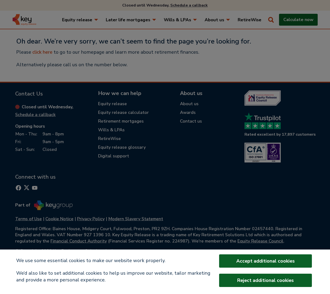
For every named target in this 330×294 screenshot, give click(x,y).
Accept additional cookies (265, 261)
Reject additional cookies (265, 280)
